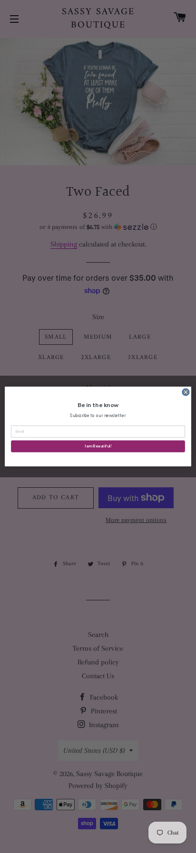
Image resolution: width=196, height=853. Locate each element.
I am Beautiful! (98, 446)
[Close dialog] (185, 392)
